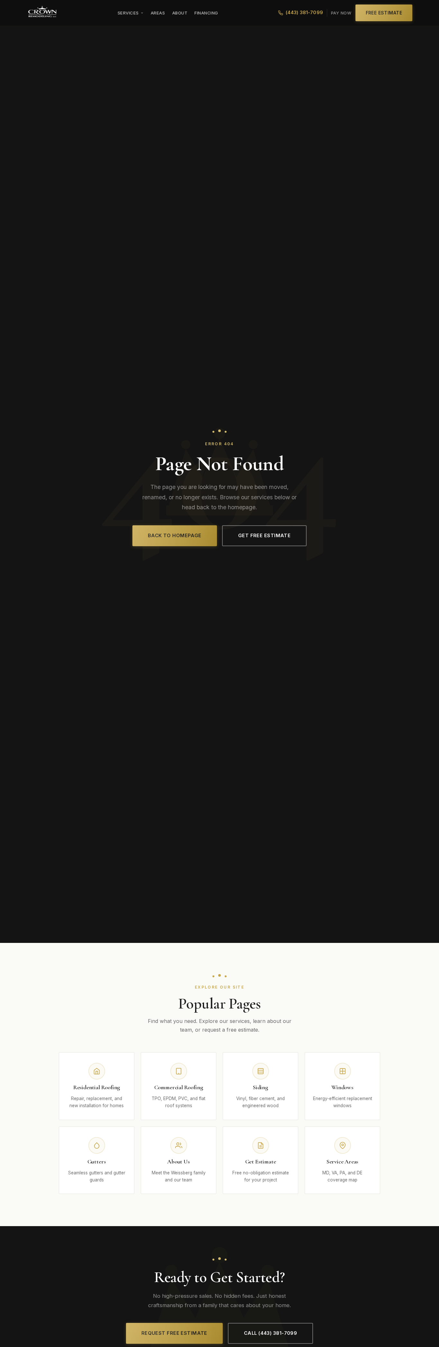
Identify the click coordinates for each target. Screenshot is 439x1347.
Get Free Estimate (264, 535)
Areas (158, 12)
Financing (206, 12)
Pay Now (341, 12)
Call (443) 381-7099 (270, 1333)
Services (128, 12)
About (180, 12)
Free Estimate (384, 12)
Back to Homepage (175, 535)
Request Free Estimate (174, 1333)
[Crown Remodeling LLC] (42, 13)
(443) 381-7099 (304, 12)
